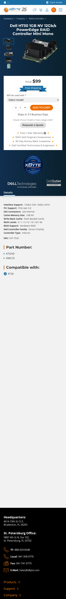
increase (25, 107)
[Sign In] (47, 10)
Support (9, 589)
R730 (11, 273)
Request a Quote (33, 125)
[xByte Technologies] (15, 9)
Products (10, 582)
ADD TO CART (41, 107)
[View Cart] (41, 10)
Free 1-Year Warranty (31, 133)
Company (10, 595)
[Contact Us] (35, 10)
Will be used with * (16, 95)
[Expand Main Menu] (60, 10)
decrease (15, 107)
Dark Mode (56, 2)
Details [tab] (8, 192)
